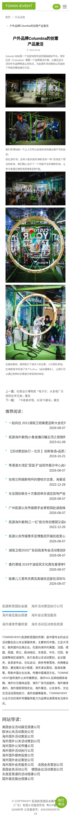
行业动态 (20, 17)
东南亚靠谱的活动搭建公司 (21, 774)
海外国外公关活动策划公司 (21, 741)
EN (56, 6)
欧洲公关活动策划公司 (18, 731)
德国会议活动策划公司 (47, 769)
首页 (7, 17)
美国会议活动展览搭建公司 (21, 727)
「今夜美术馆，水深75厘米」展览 (38, 400)
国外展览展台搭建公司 (18, 778)
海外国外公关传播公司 (18, 746)
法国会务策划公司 (50, 764)
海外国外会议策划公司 (18, 760)
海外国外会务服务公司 (18, 764)
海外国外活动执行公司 (18, 750)
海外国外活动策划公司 (18, 736)
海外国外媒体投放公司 (18, 755)
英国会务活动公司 (14, 769)
